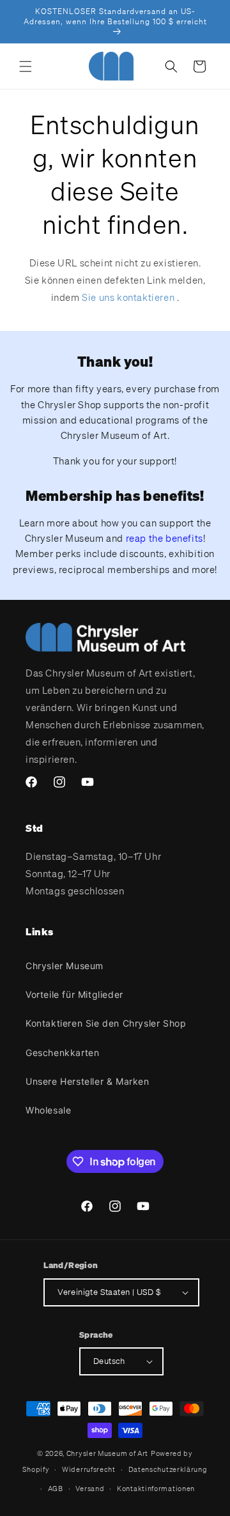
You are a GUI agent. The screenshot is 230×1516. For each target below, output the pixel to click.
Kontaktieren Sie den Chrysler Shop (106, 1023)
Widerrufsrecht (89, 1469)
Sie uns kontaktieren (128, 297)
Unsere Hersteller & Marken (88, 1081)
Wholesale (48, 1110)
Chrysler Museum (64, 965)
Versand (89, 1488)
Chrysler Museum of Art (107, 1453)
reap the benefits (164, 538)
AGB (55, 1488)
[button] (26, 66)
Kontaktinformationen (156, 1488)
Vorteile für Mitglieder (74, 994)
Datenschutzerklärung (168, 1469)
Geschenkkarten (62, 1052)
